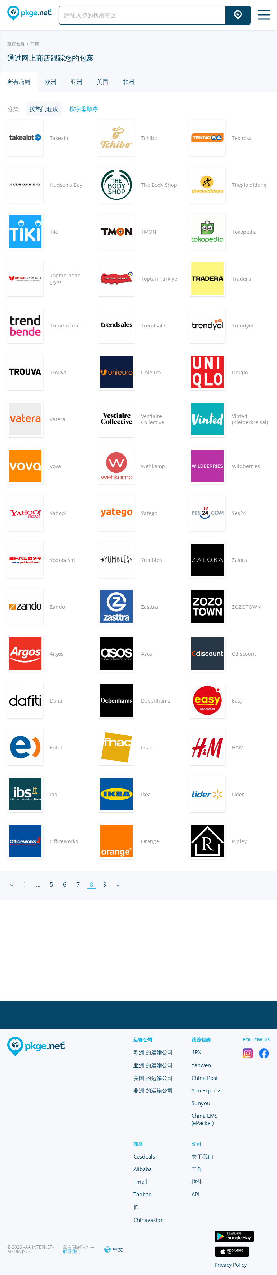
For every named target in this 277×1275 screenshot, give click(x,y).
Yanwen (201, 1065)
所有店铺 (18, 82)
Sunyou (201, 1103)
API (195, 1194)
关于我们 (202, 1156)
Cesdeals (144, 1156)
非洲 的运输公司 (153, 1090)
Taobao (142, 1194)
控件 (197, 1181)
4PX (196, 1052)
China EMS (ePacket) (204, 1119)
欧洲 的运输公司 (153, 1052)
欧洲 (50, 82)
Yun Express (206, 1090)
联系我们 (71, 1251)
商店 (138, 1143)
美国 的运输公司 (153, 1077)
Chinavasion (148, 1219)
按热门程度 (44, 109)
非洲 (128, 82)
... (38, 884)
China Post (205, 1077)
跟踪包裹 (16, 44)
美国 (102, 82)
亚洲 (76, 82)
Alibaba (142, 1169)
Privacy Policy (231, 1265)
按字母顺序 (83, 109)
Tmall (140, 1181)
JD (136, 1207)
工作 (197, 1169)
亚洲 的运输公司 (153, 1065)
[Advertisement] (138, 950)
